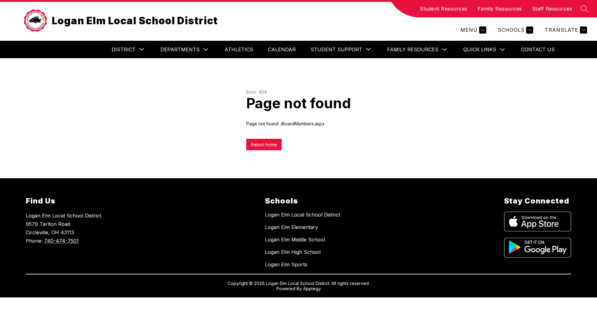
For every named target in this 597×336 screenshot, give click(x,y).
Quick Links (479, 49)
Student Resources (444, 9)
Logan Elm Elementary (291, 227)
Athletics (238, 49)
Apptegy (312, 288)
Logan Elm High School (293, 252)
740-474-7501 (61, 241)
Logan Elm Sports (286, 264)
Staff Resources (552, 9)
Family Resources (500, 9)
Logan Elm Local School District (302, 215)
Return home (264, 144)
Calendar (282, 49)
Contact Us (538, 49)
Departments (180, 49)
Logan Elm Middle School (295, 239)
